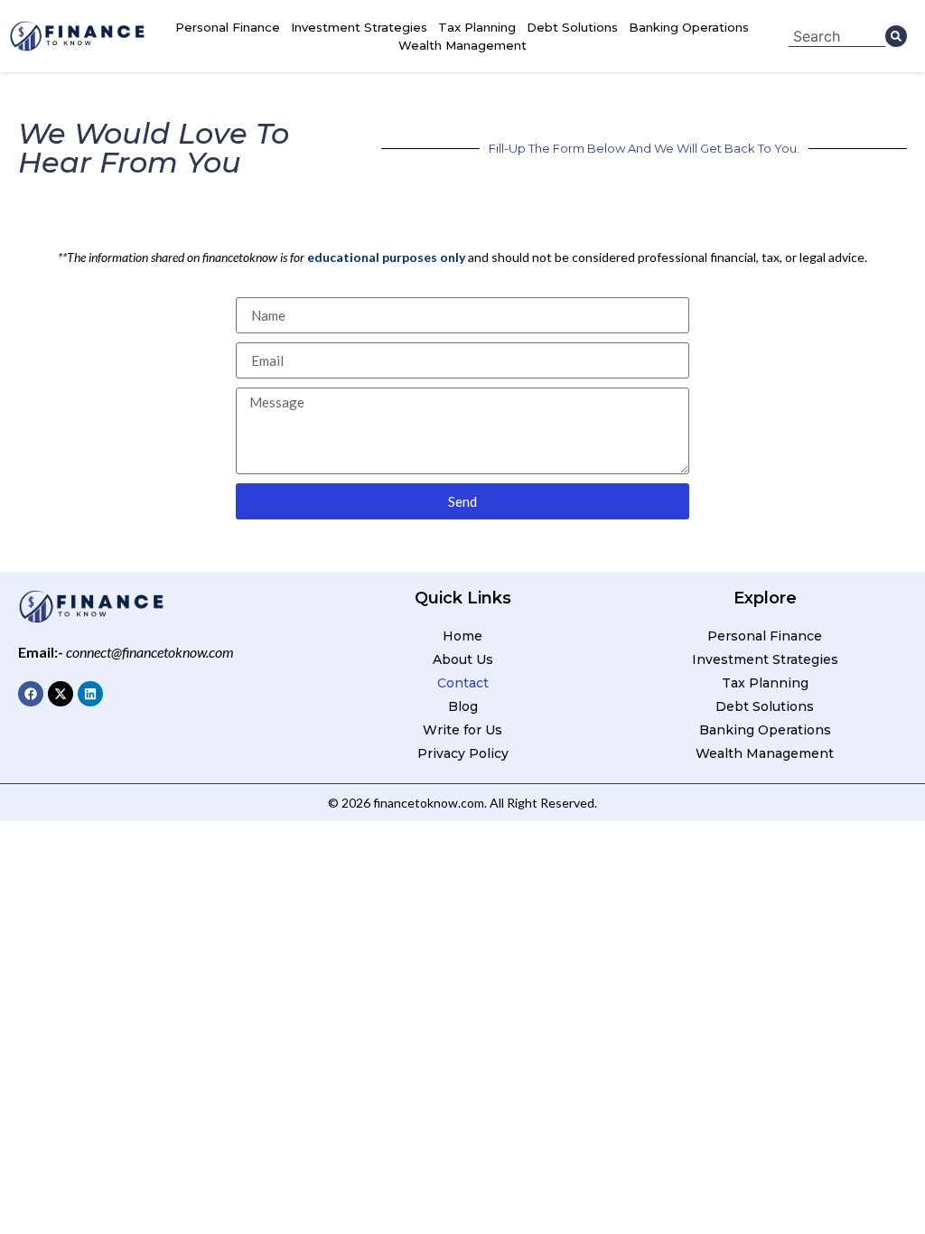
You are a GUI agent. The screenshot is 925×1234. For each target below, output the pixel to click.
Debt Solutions (572, 27)
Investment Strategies (359, 27)
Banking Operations (689, 27)
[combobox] (837, 36)
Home (462, 636)
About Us (463, 659)
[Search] (896, 36)
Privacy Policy (463, 753)
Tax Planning (477, 27)
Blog (463, 706)
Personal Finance (227, 27)
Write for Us (462, 730)
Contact (463, 683)
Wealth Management (462, 45)
